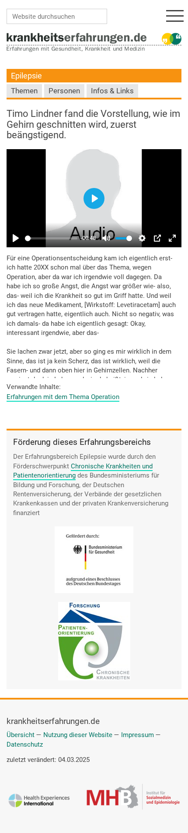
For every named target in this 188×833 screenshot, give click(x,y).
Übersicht (21, 735)
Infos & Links (112, 91)
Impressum (137, 735)
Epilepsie (26, 75)
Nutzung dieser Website (77, 735)
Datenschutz (25, 744)
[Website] (76, 38)
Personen (64, 91)
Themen (24, 91)
